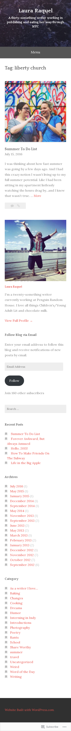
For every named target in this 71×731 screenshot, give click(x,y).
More (37, 196)
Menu (35, 52)
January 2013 (19, 545)
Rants (14, 637)
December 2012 (22, 550)
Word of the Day (22, 672)
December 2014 (22, 501)
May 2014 (17, 511)
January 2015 (19, 496)
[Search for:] (35, 409)
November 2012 (22, 555)
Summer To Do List (21, 149)
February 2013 (21, 540)
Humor (15, 613)
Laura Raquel (35, 11)
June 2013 (17, 525)
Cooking (16, 603)
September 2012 (22, 565)
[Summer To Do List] (18, 206)
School (15, 642)
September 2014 (22, 506)
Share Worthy (20, 647)
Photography (20, 628)
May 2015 (17, 491)
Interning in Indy (23, 618)
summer (16, 652)
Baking (15, 593)
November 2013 (22, 516)
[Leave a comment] (12, 206)
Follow (14, 381)
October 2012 (20, 560)
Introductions (20, 623)
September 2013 (22, 521)
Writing (16, 677)
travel (14, 657)
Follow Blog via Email (20, 335)
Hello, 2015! (19, 448)
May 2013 (17, 530)
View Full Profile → (19, 321)
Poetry (15, 632)
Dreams (16, 608)
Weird (14, 667)
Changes (16, 598)
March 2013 (19, 535)
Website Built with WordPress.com (29, 710)
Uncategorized (21, 662)
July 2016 (16, 486)
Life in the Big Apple (26, 463)
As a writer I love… (24, 588)
